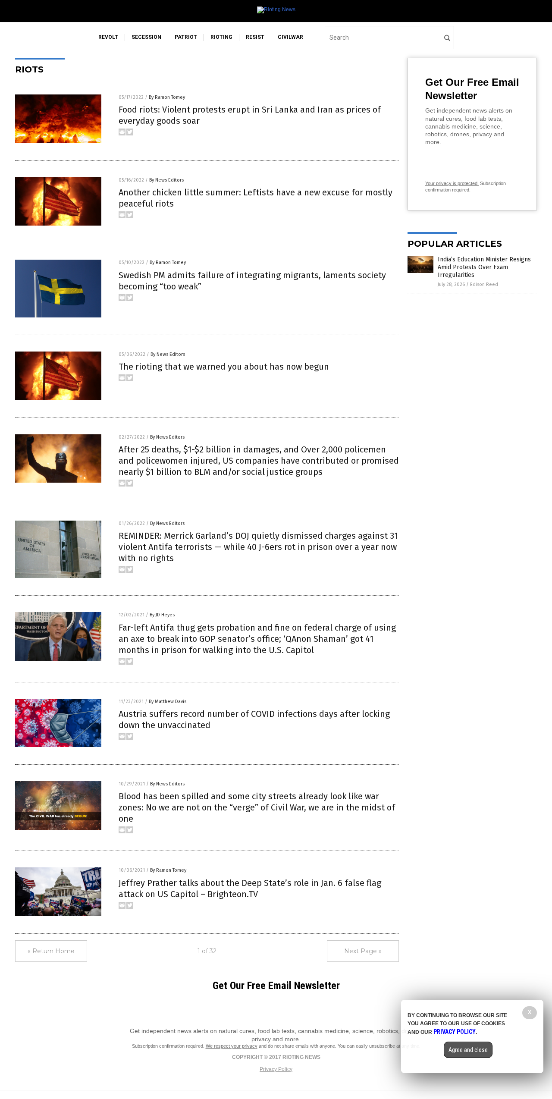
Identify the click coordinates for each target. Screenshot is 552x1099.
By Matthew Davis (167, 701)
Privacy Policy (276, 1069)
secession (146, 37)
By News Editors (166, 180)
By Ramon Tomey (167, 97)
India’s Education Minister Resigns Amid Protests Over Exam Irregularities (484, 267)
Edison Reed (484, 284)
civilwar (290, 37)
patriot (186, 37)
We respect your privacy (231, 1046)
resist (255, 37)
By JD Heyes (162, 615)
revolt (108, 37)
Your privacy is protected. (452, 183)
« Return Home (51, 951)
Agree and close (468, 1049)
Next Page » (363, 951)
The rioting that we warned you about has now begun (224, 366)
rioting (221, 37)
